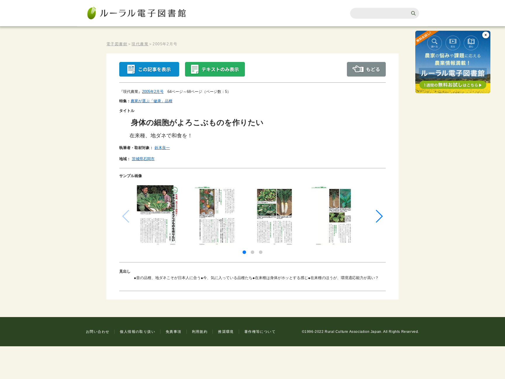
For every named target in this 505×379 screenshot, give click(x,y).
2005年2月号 (153, 91)
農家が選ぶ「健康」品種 (151, 101)
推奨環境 (226, 332)
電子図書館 (116, 44)
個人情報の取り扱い (137, 332)
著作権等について (260, 332)
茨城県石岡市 (143, 159)
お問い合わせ (97, 332)
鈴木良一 (162, 148)
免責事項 (173, 332)
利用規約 (200, 332)
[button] (244, 252)
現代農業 (140, 44)
